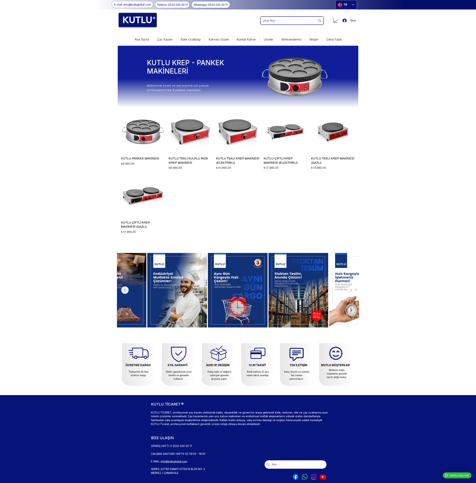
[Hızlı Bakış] (143, 132)
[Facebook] (295, 476)
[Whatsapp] (304, 476)
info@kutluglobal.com (174, 461)
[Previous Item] (125, 290)
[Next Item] (351, 290)
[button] (335, 20)
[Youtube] (323, 476)
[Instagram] (313, 476)
